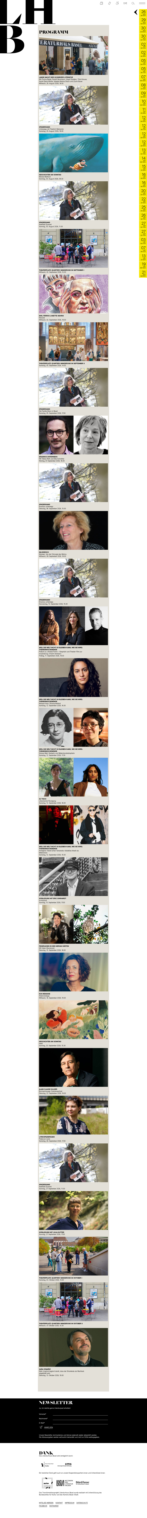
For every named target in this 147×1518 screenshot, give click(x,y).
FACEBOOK (43, 1506)
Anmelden (48, 1427)
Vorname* (42, 1414)
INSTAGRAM (53, 1506)
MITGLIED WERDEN (46, 1503)
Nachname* (43, 1419)
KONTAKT (59, 1503)
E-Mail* (42, 1423)
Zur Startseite (26, 12)
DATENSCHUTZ (82, 1503)
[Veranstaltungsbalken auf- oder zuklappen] (136, 12)
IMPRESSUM (69, 1503)
